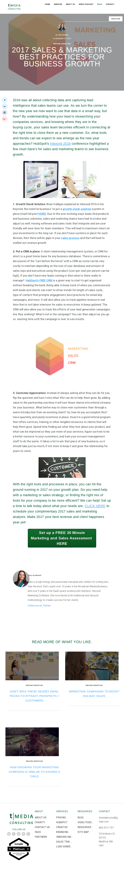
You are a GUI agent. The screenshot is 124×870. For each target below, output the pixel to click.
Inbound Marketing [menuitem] (64, 836)
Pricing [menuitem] (61, 817)
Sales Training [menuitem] (64, 841)
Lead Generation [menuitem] (64, 846)
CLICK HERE (95, 506)
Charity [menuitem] (40, 822)
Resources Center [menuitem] (86, 827)
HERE (41, 213)
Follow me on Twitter (39, 605)
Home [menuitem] (47, 4)
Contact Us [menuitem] (42, 827)
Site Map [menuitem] (83, 832)
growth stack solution (77, 209)
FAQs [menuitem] (38, 832)
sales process (70, 238)
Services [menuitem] (58, 4)
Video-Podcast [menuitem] (86, 4)
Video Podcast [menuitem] (86, 822)
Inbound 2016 (60, 143)
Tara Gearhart (63, 35)
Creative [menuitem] (61, 827)
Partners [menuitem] (41, 836)
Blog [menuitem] (99, 4)
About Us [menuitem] (70, 4)
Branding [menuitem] (62, 832)
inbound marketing (62, 44)
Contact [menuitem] (110, 4)
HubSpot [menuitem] (61, 822)
